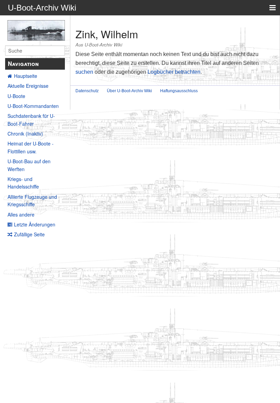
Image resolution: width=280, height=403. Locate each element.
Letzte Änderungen (34, 224)
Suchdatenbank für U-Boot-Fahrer (31, 119)
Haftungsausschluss (179, 90)
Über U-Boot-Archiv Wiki (129, 90)
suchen (84, 72)
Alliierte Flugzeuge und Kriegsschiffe (32, 200)
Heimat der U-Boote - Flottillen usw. (31, 147)
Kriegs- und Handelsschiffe (23, 183)
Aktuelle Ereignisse (28, 85)
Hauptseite (25, 75)
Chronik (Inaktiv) (25, 133)
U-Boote (16, 96)
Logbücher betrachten (174, 72)
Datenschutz (87, 90)
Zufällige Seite (29, 234)
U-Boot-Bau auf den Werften (29, 165)
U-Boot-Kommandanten (33, 105)
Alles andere (21, 214)
